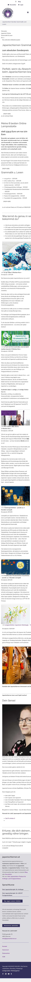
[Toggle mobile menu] (28, 12)
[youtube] (8, 974)
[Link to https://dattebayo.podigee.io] (15, 1)
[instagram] (5, 974)
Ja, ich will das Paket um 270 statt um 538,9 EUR (16, 207)
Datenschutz (6, 953)
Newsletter (8, 874)
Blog (19, 1)
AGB (3, 957)
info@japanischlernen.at (9, 938)
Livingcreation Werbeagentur (11, 971)
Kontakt (4, 946)
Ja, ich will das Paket (7, 116)
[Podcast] (11, 974)
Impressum (5, 950)
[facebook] (3, 974)
